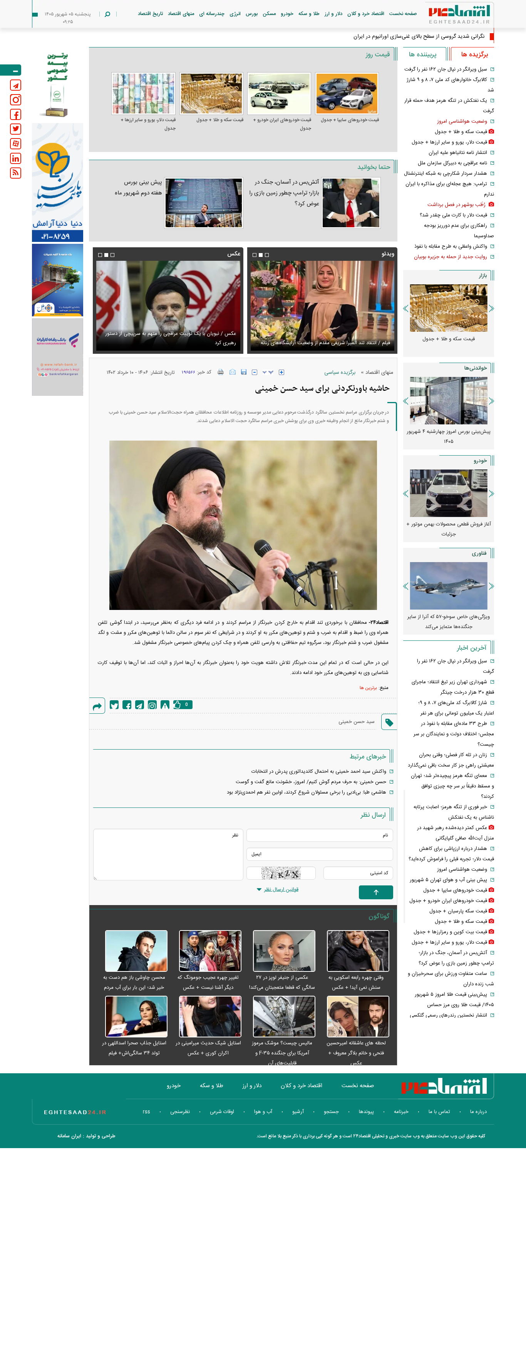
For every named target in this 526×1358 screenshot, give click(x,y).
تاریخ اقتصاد (150, 14)
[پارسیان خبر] (57, 182)
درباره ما (478, 1112)
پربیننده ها (422, 54)
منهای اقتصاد (181, 14)
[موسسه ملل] (57, 280)
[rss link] (15, 173)
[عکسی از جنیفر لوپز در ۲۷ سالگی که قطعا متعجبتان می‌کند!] (280, 951)
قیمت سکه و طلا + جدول (219, 120)
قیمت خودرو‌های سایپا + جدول (350, 120)
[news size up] (281, 372)
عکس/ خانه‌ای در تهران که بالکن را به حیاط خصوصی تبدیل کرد (171, 343)
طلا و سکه (309, 14)
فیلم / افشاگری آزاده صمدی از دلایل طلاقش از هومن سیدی (329, 343)
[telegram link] (15, 85)
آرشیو (298, 1112)
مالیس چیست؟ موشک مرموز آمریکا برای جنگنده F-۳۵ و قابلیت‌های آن (282, 1053)
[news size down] (254, 372)
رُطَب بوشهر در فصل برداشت (457, 205)
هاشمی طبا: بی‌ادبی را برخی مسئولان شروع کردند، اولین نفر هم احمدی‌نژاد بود (306, 792)
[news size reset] (268, 372)
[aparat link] (15, 144)
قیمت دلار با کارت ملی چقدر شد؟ (453, 215)
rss (146, 1112)
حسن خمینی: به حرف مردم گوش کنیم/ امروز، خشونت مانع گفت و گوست (311, 782)
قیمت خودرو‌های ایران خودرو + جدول (282, 124)
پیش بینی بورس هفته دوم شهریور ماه (138, 187)
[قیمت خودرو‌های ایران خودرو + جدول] (279, 93)
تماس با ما (439, 1112)
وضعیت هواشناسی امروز (462, 121)
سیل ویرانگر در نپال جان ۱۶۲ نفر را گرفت (445, 69)
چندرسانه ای (211, 14)
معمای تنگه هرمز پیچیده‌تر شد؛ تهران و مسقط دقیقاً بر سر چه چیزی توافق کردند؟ (452, 786)
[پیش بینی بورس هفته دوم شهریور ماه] (203, 203)
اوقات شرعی (222, 1112)
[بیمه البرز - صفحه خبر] (57, 84)
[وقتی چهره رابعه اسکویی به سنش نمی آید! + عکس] (354, 951)
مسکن (269, 14)
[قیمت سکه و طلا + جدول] (211, 93)
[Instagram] (152, 704)
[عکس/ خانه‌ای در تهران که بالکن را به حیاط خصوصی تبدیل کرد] (168, 306)
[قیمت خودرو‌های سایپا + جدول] (347, 93)
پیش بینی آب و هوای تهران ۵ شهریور (448, 880)
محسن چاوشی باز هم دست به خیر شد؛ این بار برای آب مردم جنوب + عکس (134, 987)
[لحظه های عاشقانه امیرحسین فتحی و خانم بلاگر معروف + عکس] (354, 1017)
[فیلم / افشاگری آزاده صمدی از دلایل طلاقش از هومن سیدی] (322, 306)
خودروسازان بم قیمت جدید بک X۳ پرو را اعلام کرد (433, 529)
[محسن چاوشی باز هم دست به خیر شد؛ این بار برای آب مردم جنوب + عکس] (132, 951)
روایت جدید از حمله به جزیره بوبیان (450, 257)
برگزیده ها (474, 54)
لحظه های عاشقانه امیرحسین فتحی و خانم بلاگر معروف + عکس (356, 1053)
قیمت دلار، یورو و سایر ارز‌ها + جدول (148, 124)
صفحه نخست (403, 14)
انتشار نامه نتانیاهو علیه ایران (458, 153)
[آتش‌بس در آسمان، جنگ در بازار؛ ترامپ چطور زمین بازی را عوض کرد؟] (351, 203)
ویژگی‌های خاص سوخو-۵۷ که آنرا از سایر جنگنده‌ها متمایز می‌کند (448, 622)
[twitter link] (15, 129)
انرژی (235, 14)
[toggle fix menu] (10, 70)
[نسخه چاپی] (221, 372)
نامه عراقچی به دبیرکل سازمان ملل (452, 163)
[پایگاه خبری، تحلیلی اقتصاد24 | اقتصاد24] (447, 16)
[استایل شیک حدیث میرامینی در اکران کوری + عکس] (206, 1017)
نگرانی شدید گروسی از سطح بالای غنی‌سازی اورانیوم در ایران (418, 36)
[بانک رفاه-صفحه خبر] (57, 356)
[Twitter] (114, 704)
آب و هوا (263, 1112)
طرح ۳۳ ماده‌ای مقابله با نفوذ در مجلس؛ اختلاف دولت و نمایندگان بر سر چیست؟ (454, 734)
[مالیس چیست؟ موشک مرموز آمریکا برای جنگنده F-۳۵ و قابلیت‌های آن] (280, 1017)
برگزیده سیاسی (339, 372)
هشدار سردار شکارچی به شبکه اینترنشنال (445, 173)
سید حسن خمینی (356, 722)
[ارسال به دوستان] (232, 372)
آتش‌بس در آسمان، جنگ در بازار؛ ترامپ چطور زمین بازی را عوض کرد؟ (284, 193)
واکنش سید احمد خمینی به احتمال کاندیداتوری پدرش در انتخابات (318, 771)
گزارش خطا (165, 704)
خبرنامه (401, 1112)
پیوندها (366, 1112)
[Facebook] (126, 704)
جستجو (331, 1112)
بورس (252, 14)
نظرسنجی (180, 1112)
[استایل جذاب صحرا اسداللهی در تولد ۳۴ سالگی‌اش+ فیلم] (132, 1017)
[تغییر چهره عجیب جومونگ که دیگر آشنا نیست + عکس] (206, 951)
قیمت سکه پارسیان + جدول (458, 911)
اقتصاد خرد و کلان (365, 14)
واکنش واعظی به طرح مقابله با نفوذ (450, 246)
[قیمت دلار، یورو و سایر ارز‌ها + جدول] (143, 93)
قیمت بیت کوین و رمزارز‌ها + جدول (450, 932)
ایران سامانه (69, 1136)
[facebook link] (15, 114)
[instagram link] (15, 100)
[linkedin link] (15, 158)
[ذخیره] (243, 372)
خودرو (287, 14)
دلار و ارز (333, 14)
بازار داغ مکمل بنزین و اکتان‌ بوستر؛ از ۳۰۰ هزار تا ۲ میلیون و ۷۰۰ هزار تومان (433, 436)
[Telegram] (139, 704)
